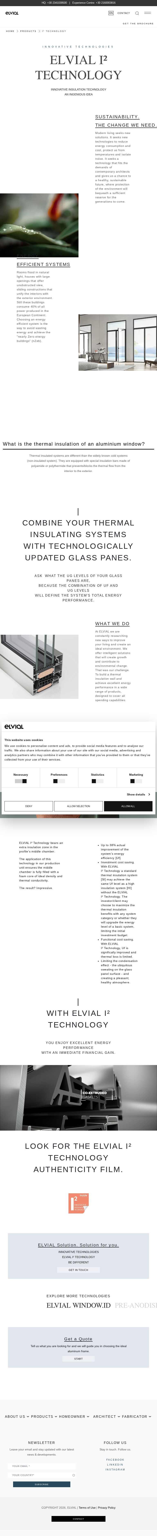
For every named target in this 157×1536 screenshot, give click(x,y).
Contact (124, 13)
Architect (104, 1416)
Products (42, 1416)
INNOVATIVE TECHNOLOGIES (78, 46)
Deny (28, 806)
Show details (136, 794)
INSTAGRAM (115, 1469)
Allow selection (78, 806)
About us (15, 1416)
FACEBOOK (115, 1459)
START (78, 1359)
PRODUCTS (28, 31)
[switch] (59, 781)
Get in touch (78, 1270)
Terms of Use (87, 1507)
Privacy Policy (106, 1507)
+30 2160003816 (106, 2)
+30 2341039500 (57, 2)
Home (10, 31)
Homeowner (72, 1416)
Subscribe (41, 1484)
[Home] (12, 13)
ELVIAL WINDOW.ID (79, 1305)
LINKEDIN (115, 1464)
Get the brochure (138, 23)
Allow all (128, 806)
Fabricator (134, 1416)
